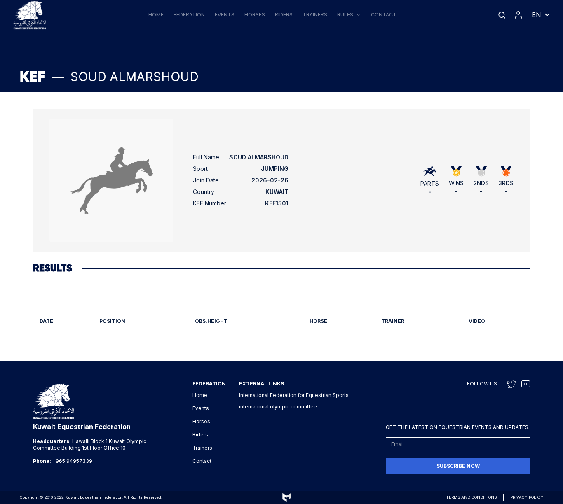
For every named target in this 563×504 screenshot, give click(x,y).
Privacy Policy (526, 497)
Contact (383, 15)
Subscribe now (458, 466)
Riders (284, 15)
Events (225, 15)
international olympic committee (278, 407)
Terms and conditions (471, 497)
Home (156, 15)
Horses (254, 15)
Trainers (315, 15)
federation (189, 15)
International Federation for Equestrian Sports (294, 395)
